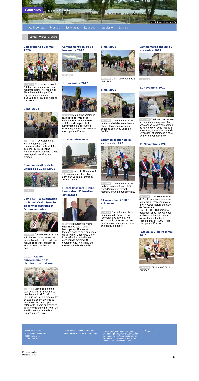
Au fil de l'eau (37, 27)
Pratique (55, 27)
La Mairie (107, 27)
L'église (123, 27)
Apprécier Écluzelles (59, 10)
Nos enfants (72, 27)
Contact (148, 331)
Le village (89, 27)
